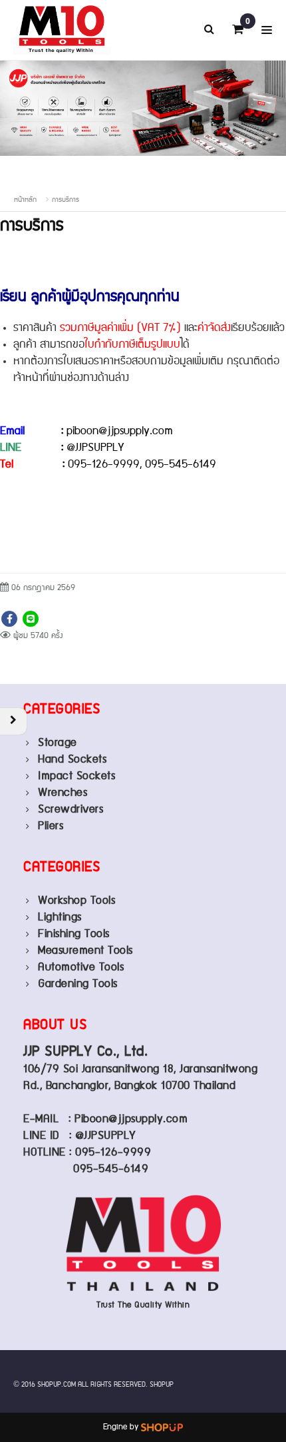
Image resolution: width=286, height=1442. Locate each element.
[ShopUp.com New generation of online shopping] (162, 1427)
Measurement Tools (85, 951)
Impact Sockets (76, 776)
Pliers (50, 826)
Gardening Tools (78, 984)
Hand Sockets (72, 760)
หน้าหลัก (25, 200)
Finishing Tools (74, 934)
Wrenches (62, 793)
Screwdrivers (70, 810)
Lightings (60, 917)
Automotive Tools (81, 967)
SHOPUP (162, 1385)
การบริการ (65, 200)
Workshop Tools (76, 901)
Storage (57, 743)
